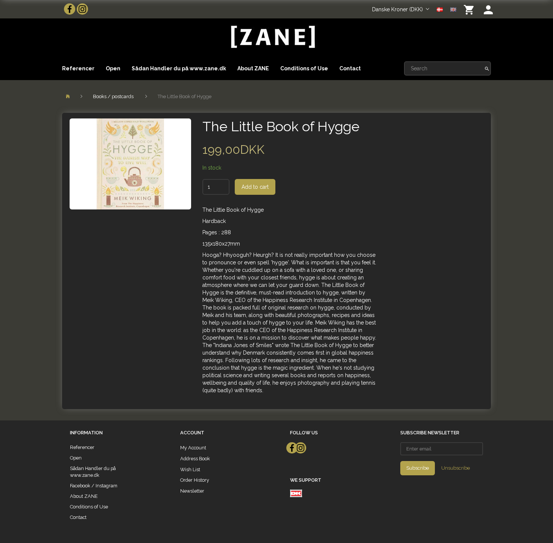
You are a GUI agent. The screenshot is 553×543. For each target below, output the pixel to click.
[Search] (487, 68)
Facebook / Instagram (93, 485)
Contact (350, 68)
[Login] (488, 9)
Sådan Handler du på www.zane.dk (179, 68)
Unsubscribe (455, 468)
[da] (440, 9)
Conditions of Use (304, 68)
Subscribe (417, 468)
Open (113, 68)
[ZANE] (272, 37)
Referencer (78, 68)
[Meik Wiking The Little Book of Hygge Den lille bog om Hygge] (130, 163)
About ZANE (253, 68)
